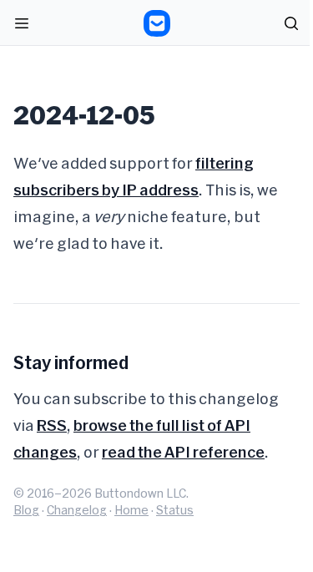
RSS (52, 425)
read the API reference (183, 452)
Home (131, 510)
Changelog (77, 510)
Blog (26, 510)
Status (175, 510)
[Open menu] (21, 23)
